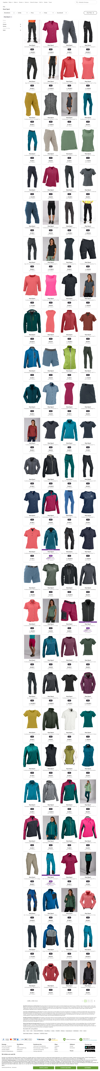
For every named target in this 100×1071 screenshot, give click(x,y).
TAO (81, 1030)
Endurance (36, 1033)
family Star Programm (7, 1046)
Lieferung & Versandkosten (39, 1046)
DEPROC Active (43, 1033)
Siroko (52, 1030)
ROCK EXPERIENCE (38, 1030)
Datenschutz (20, 1049)
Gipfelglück (75, 1030)
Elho (24, 1030)
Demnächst (72, 1048)
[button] (5, 2)
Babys (56, 1048)
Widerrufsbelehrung (21, 1048)
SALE (4, 30)
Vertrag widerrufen (37, 1051)
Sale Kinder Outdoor (28, 1033)
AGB (18, 1046)
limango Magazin (5, 1049)
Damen (4, 24)
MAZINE (58, 1030)
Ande (84, 1030)
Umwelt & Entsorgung (38, 1049)
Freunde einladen (6, 1048)
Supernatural (69, 1030)
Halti (28, 1030)
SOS (31, 1030)
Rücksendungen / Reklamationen (40, 1048)
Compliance (19, 1051)
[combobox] (86, 2)
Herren (4, 26)
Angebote (57, 1046)
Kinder (56, 1049)
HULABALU (47, 1030)
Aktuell (71, 1046)
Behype (62, 1030)
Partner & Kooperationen (7, 1051)
